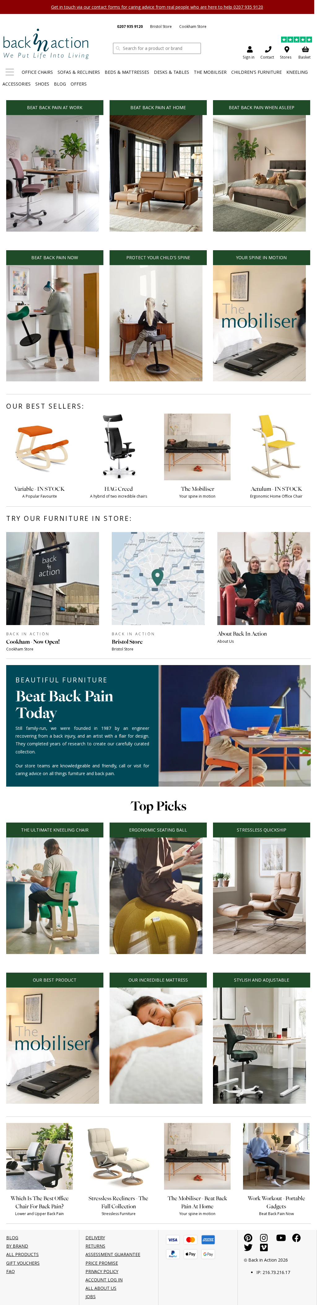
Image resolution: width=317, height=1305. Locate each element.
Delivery (95, 1238)
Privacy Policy (101, 1271)
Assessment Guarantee (112, 1254)
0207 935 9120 (130, 26)
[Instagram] (264, 1239)
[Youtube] (281, 1239)
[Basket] (173, 1240)
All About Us (100, 1288)
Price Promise (101, 1263)
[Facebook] (296, 1239)
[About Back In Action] (263, 651)
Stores (286, 57)
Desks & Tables (171, 72)
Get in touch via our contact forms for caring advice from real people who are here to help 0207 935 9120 (157, 7)
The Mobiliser (210, 72)
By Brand (17, 1246)
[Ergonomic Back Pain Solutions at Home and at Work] (45, 43)
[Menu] (9, 73)
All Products (22, 1254)
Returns (95, 1246)
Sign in (248, 57)
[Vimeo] (264, 1249)
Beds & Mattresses (127, 72)
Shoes (42, 84)
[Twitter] (248, 1249)
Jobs (90, 1296)
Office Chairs (37, 72)
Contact (267, 57)
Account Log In (104, 1280)
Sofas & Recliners (79, 72)
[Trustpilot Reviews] (296, 40)
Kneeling (297, 72)
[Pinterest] (248, 1239)
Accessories (16, 84)
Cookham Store (192, 26)
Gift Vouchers (23, 1263)
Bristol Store (161, 26)
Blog (60, 84)
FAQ (10, 1271)
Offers (79, 84)
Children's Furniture (256, 72)
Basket (304, 57)
